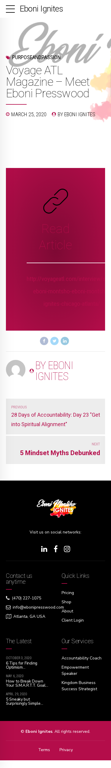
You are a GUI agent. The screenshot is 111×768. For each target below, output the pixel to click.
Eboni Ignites (41, 9)
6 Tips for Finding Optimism (21, 665)
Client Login (73, 620)
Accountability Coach (82, 658)
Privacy (66, 750)
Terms (44, 750)
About (67, 611)
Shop (66, 602)
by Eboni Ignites (76, 114)
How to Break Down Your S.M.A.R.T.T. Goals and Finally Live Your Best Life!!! (27, 687)
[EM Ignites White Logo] (55, 510)
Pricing (68, 593)
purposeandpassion (36, 57)
